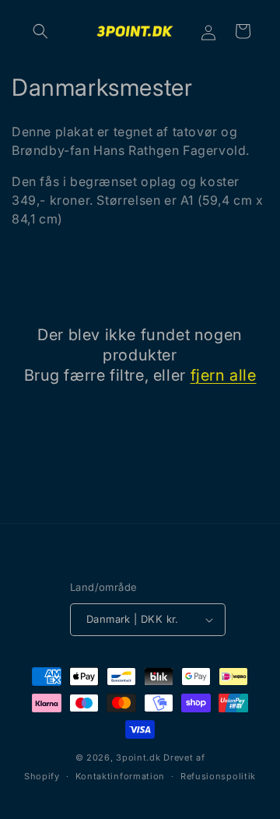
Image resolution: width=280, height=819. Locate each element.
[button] (40, 31)
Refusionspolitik (218, 776)
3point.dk (138, 757)
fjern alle (224, 375)
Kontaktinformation (120, 776)
